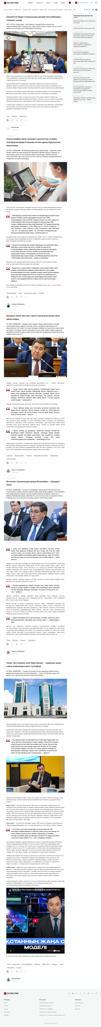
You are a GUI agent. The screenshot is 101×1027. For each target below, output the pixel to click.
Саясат (19, 967)
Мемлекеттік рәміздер (46, 1009)
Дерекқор (35, 9)
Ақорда (10, 9)
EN (84, 2)
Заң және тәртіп (26, 9)
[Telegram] (16, 120)
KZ (76, 2)
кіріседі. (54, 956)
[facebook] (80, 993)
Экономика (7, 1012)
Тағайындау (17, 9)
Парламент (23, 116)
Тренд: (6, 9)
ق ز (90, 2)
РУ (81, 2)
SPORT (63, 2)
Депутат (9, 455)
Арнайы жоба (43, 9)
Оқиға (5, 1003)
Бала (20, 293)
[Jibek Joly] (88, 9)
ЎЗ (92, 2)
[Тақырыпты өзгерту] (71, 2)
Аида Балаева (11, 293)
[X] (25, 120)
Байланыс (77, 1006)
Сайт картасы (79, 1003)
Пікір (8, 640)
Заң (8, 116)
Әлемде (6, 1015)
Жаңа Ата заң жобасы (41, 455)
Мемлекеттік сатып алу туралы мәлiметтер (52, 1015)
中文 (86, 2)
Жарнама (77, 1009)
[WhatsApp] (12, 120)
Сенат (61, 964)
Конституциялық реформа (55, 9)
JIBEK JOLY (45, 964)
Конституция (11, 459)
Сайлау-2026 (67, 9)
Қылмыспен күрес (30, 293)
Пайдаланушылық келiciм (46, 1003)
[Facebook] (21, 120)
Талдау (56, 2)
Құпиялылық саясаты (45, 1006)
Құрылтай (16, 964)
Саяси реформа (27, 964)
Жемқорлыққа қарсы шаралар (47, 1012)
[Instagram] (7, 120)
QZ (79, 2)
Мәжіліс (14, 116)
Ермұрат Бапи (19, 455)
